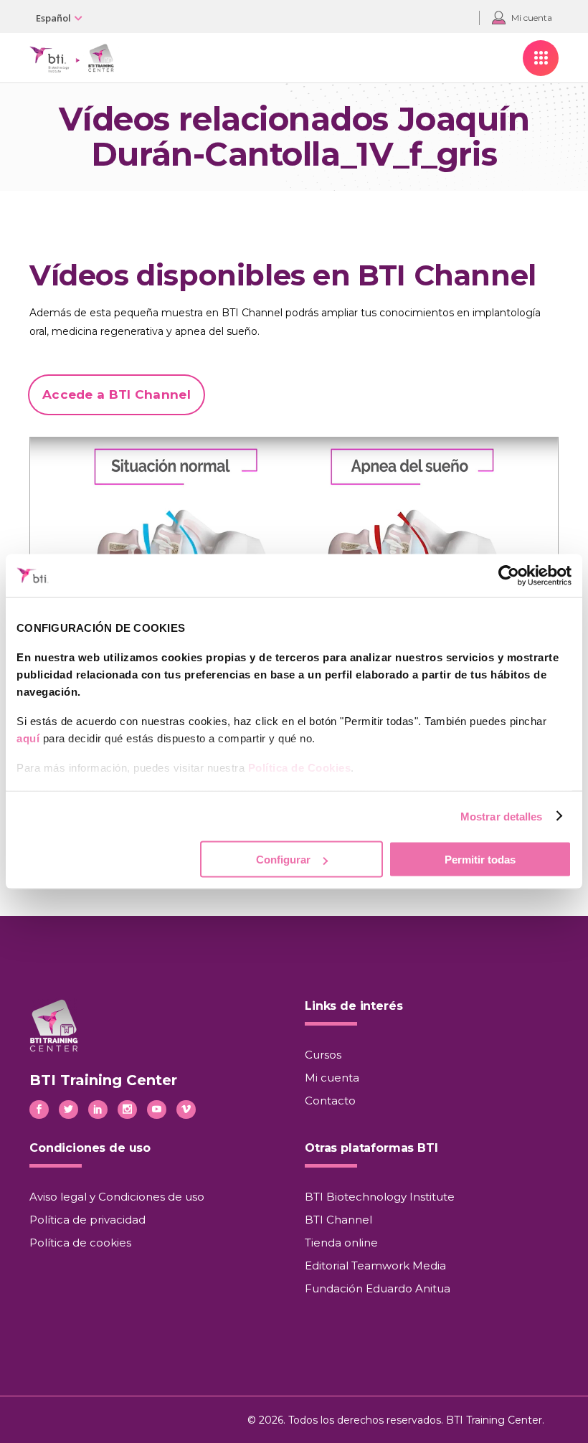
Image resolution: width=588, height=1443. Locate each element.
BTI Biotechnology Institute (380, 1196)
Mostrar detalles (501, 816)
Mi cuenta (332, 1077)
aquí (27, 738)
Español (53, 17)
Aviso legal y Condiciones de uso (116, 1196)
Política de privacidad (87, 1219)
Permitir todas (480, 859)
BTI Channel (338, 1219)
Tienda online (341, 1242)
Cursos (323, 1054)
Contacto (330, 1100)
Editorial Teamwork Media (375, 1265)
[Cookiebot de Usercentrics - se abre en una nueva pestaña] (509, 576)
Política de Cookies (299, 768)
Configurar (283, 859)
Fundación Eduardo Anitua (377, 1288)
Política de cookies (80, 1242)
